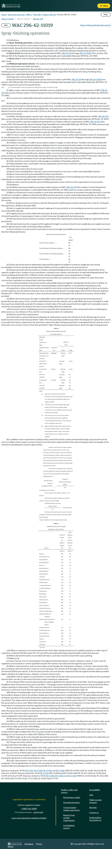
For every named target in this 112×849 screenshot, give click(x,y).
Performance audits (71, 797)
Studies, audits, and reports (69, 791)
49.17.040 (38, 770)
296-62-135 (38, 19)
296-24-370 (67, 53)
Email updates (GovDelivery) (95, 818)
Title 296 (37, 14)
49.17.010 (28, 770)
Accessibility (94, 790)
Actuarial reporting (71, 802)
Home (4, 14)
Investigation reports (69, 826)
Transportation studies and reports (71, 808)
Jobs (91, 795)
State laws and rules (16, 14)
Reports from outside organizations (69, 818)
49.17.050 (47, 770)
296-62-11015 (7, 19)
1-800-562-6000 (29, 808)
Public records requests (95, 801)
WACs (29, 14)
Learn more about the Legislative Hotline (28, 818)
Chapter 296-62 (49, 14)
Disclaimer (28, 844)
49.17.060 (60, 770)
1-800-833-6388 (38, 812)
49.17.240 (72, 776)
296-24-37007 (85, 53)
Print (106, 14)
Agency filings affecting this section (95, 25)
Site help (93, 807)
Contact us (94, 812)
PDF (6, 25)
